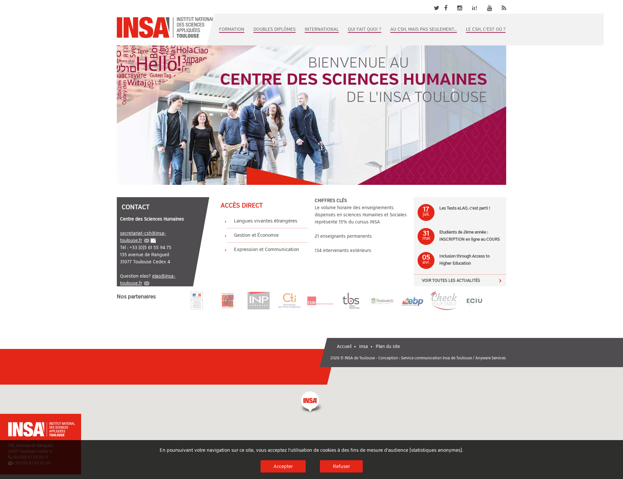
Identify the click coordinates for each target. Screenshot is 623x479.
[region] (311, 414)
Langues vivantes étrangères (265, 221)
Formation (231, 29)
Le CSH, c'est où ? (486, 29)
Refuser (341, 466)
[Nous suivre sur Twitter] (436, 8)
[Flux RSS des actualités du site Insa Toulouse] (504, 8)
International (322, 29)
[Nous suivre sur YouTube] (489, 8)
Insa (363, 346)
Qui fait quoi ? (364, 29)
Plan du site (388, 346)
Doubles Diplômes (274, 29)
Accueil (344, 346)
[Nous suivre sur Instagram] (459, 8)
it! (474, 8)
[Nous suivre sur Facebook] (445, 8)
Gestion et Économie (256, 235)
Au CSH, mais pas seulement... (423, 29)
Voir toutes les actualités (451, 280)
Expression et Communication (266, 249)
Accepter (283, 466)
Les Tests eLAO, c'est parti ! (464, 208)
